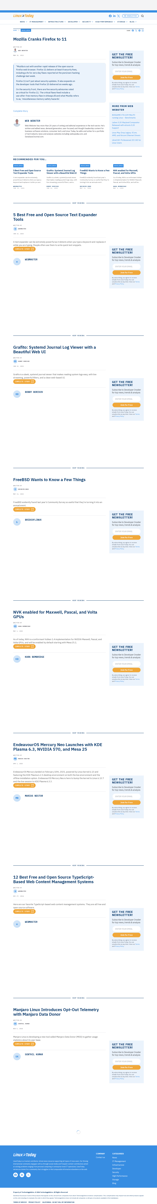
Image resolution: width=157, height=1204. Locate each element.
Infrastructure (56, 22)
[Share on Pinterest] (139, 31)
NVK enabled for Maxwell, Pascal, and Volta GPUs (125, 171)
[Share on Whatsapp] (143, 31)
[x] (118, 16)
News (22, 22)
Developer (73, 22)
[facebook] (110, 16)
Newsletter (132, 16)
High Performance (104, 22)
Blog (132, 22)
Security (86, 22)
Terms (137, 87)
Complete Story (20, 111)
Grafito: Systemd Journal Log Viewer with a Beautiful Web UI (62, 171)
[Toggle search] (142, 16)
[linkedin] (114, 16)
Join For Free (126, 77)
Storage (121, 22)
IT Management (37, 22)
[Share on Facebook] (133, 31)
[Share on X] (136, 31)
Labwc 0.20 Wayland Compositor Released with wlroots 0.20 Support (126, 125)
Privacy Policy (119, 89)
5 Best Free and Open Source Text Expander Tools (27, 171)
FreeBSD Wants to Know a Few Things (95, 171)
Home (15, 30)
